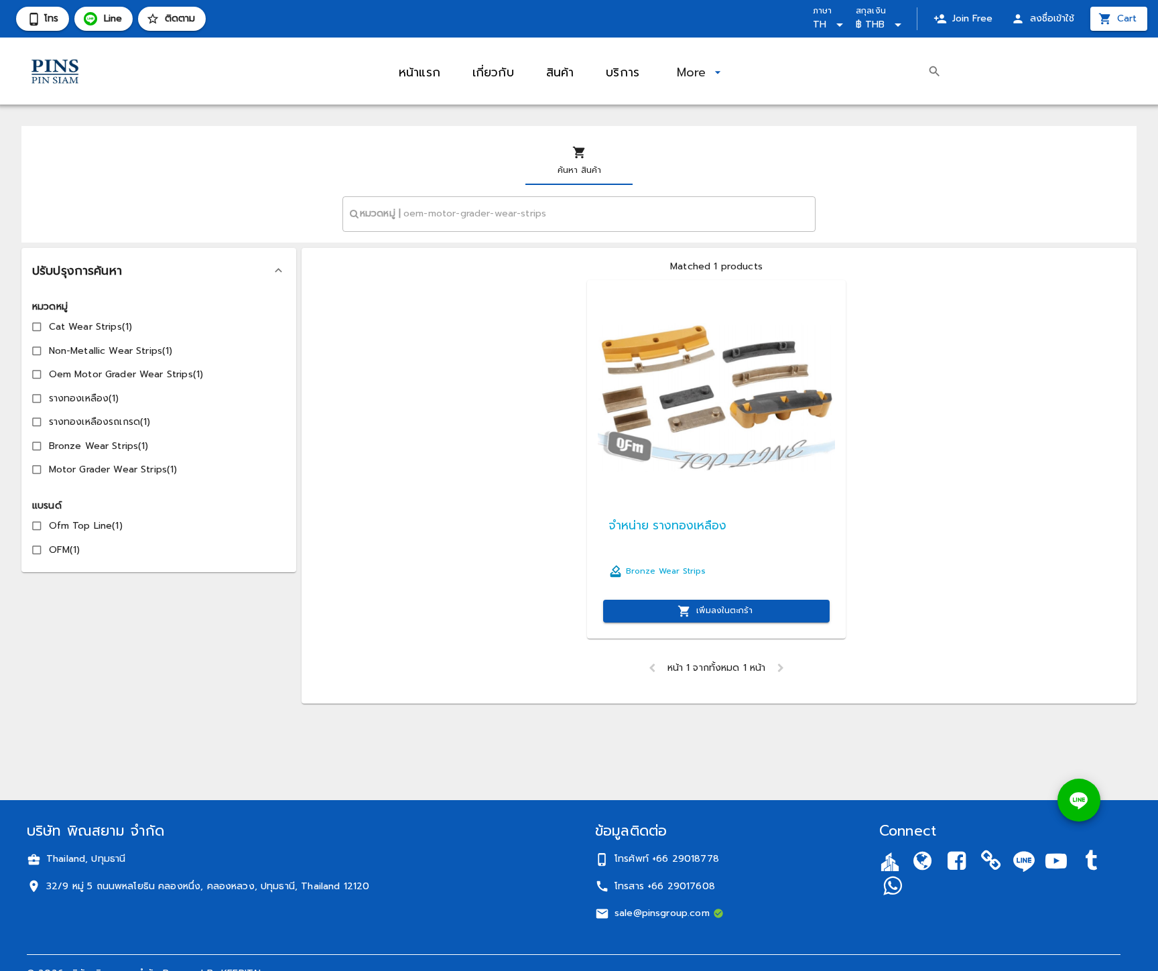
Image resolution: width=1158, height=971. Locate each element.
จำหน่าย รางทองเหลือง (667, 525)
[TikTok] (1091, 863)
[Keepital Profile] (890, 861)
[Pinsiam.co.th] (991, 863)
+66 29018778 (685, 859)
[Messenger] (892, 888)
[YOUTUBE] (1056, 863)
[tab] (579, 161)
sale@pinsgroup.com (662, 913)
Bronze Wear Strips (666, 571)
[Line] (1024, 861)
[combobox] (579, 214)
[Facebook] (957, 863)
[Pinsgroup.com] (922, 863)
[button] (158, 271)
